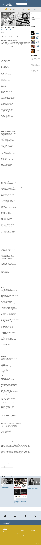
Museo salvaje (33, 19)
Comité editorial (33, 530)
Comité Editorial (38, 0)
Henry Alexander (7, 27)
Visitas (14, 27)
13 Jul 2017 (11, 27)
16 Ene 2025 (37, 41)
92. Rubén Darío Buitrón (31, 488)
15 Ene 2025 (37, 45)
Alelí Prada (37, 51)
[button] (20, 506)
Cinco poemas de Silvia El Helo (18, 488)
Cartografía (22, 535)
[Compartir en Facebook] (6, 32)
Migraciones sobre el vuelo (34, 24)
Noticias (34, 0)
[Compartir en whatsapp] (9, 32)
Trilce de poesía (33, 15)
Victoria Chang (37, 38)
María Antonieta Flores (37, 33)
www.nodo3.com (7, 543)
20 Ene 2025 (37, 31)
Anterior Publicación (8, 471)
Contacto (29, 0)
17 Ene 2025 (37, 36)
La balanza (32, 17)
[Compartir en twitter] (8, 32)
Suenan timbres (33, 21)
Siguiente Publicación (23, 471)
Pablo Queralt (38, 42)
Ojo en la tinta (33, 26)
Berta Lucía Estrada (37, 47)
